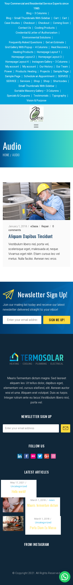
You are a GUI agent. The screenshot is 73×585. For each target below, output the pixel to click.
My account (12, 67)
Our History (46, 67)
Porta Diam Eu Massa (43, 527)
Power (8, 71)
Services (25, 81)
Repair (45, 226)
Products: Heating (26, 71)
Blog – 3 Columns (36, 13)
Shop (37, 81)
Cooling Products (45, 28)
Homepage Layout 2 (23, 57)
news (52, 500)
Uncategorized (19, 486)
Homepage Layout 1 (48, 52)
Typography (59, 96)
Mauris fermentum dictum (42, 505)
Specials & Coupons (18, 96)
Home (6, 155)
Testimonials (41, 96)
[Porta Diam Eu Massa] (13, 518)
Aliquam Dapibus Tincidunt (30, 236)
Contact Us (24, 28)
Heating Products (23, 52)
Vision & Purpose (36, 101)
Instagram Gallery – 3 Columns (50, 62)
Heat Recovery (59, 47)
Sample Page (61, 71)
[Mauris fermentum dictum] (13, 500)
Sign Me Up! (57, 320)
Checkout (29, 23)
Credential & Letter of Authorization (36, 33)
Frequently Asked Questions (25, 42)
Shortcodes (60, 81)
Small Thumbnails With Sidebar (36, 86)
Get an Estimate (55, 42)
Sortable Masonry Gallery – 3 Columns (36, 91)
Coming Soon (61, 23)
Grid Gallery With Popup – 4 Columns (26, 47)
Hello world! (19, 491)
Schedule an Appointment (39, 76)
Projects (45, 71)
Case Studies (12, 23)
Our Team (62, 67)
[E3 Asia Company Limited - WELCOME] (37, 114)
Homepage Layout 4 (17, 62)
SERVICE (63, 76)
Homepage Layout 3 (50, 57)
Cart (56, 18)
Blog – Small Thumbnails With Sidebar (28, 18)
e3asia (34, 226)
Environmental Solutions (36, 38)
